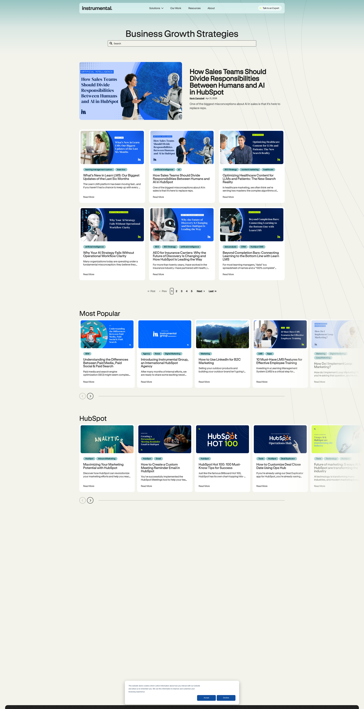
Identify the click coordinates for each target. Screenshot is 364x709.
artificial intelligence (164, 169)
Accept (206, 698)
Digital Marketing (172, 354)
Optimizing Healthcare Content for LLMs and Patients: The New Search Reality (249, 178)
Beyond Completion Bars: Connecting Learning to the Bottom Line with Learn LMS (251, 256)
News (157, 354)
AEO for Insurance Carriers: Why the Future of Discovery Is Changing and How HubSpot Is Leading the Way (179, 256)
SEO (157, 247)
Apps (269, 354)
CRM (243, 247)
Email (158, 458)
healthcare (268, 169)
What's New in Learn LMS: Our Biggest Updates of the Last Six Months (111, 176)
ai (179, 169)
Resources (194, 8)
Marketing (205, 354)
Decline (226, 698)
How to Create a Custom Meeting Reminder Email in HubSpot (160, 467)
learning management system (98, 169)
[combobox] (182, 43)
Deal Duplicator (288, 458)
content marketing (250, 169)
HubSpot (89, 458)
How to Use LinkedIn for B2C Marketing (220, 360)
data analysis (230, 247)
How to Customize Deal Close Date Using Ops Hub (278, 465)
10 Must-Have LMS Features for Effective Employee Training (279, 360)
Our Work (175, 8)
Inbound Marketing (106, 458)
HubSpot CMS (257, 247)
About (211, 8)
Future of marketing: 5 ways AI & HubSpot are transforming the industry (337, 467)
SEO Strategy (231, 169)
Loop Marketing (323, 357)
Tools (260, 458)
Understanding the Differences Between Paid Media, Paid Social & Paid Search (105, 362)
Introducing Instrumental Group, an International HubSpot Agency (164, 362)
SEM (87, 354)
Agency (146, 354)
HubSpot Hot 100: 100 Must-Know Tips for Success (220, 465)
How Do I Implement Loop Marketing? (333, 365)
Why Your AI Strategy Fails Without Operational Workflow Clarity (108, 254)
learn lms (121, 169)
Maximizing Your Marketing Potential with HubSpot (103, 465)
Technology (331, 458)
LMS (260, 354)
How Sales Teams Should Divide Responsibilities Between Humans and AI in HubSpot (228, 81)
